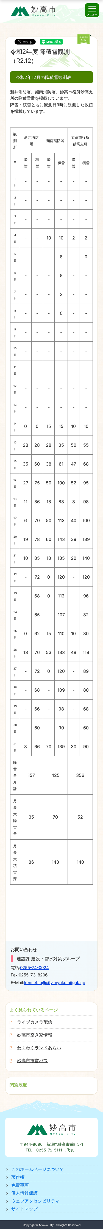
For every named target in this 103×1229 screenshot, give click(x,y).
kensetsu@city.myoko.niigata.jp (54, 982)
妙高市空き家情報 (34, 1035)
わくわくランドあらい (39, 1047)
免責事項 (20, 1185)
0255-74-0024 (34, 967)
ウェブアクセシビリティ (35, 1201)
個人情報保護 (24, 1193)
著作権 (17, 1177)
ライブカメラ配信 (34, 1022)
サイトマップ (24, 1209)
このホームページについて (37, 1169)
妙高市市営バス (32, 1060)
